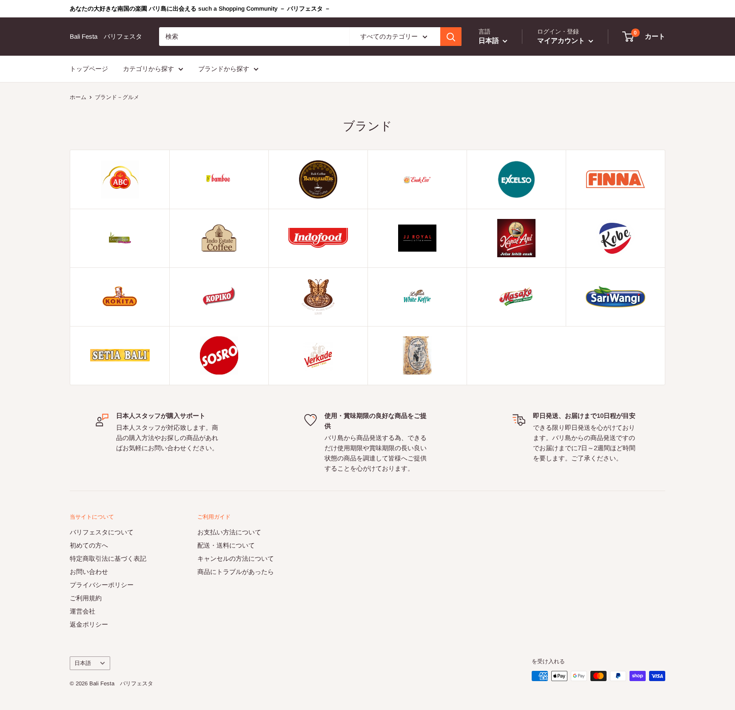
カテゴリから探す (148, 68)
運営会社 (82, 611)
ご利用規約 (86, 598)
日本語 (82, 663)
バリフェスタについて (102, 532)
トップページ (89, 68)
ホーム (78, 97)
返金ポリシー (89, 624)
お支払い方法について (229, 532)
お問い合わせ (89, 571)
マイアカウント (562, 40)
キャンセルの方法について (235, 558)
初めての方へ (89, 545)
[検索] (451, 36)
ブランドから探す (223, 68)
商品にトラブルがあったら (235, 571)
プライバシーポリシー (102, 584)
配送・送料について (226, 545)
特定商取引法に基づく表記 (108, 558)
